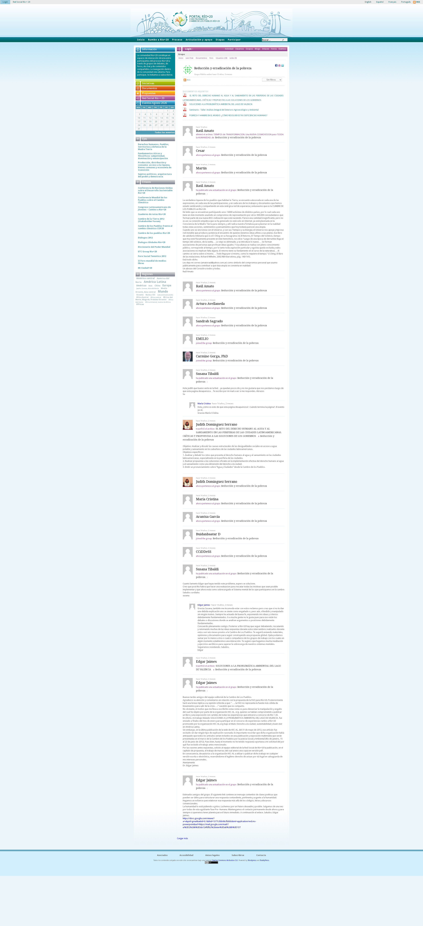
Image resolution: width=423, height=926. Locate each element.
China (157, 285)
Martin (201, 168)
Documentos (201, 58)
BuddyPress (264, 860)
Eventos (282, 49)
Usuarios (239, 49)
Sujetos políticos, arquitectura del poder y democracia (155, 175)
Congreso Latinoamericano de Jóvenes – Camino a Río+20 (154, 208)
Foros (274, 49)
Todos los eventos (165, 132)
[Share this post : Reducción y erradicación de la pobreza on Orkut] (279, 66)
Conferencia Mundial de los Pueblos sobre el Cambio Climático (152, 200)
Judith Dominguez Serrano (216, 424)
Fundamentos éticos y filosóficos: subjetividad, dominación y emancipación (153, 156)
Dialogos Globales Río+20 (151, 242)
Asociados (162, 855)
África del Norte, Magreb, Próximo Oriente (154, 298)
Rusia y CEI (150, 295)
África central (156, 297)
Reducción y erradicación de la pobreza (222, 68)
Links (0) (233, 58)
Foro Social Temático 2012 (152, 256)
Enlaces (265, 49)
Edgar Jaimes (204, 605)
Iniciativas (148, 83)
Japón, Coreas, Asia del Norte (147, 288)
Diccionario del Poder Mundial (154, 247)
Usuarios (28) (221, 58)
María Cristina (204, 403)
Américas (141, 285)
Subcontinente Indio (165, 295)
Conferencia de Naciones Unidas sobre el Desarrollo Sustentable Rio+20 (155, 190)
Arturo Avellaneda (210, 304)
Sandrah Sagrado (209, 321)
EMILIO (202, 339)
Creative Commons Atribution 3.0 (225, 860)
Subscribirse (238, 855)
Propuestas (148, 93)
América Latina (155, 281)
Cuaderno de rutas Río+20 (152, 214)
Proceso (177, 39)
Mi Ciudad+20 (145, 268)
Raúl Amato (205, 131)
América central (145, 278)
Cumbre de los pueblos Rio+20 (154, 233)
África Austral (142, 297)
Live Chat (189, 58)
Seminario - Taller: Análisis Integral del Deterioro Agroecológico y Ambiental (224, 110)
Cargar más (182, 838)
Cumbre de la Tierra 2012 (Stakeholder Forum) (151, 220)
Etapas (220, 39)
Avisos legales (212, 855)
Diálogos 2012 (145, 237)
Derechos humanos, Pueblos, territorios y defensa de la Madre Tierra (153, 147)
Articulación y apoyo (199, 39)
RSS (189, 80)
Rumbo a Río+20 (158, 39)
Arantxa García (208, 517)
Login (5, 2)
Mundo (163, 291)
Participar (234, 39)
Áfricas (140, 304)
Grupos (249, 49)
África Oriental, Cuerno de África (158, 302)
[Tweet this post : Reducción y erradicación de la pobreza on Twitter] (282, 66)
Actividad (229, 49)
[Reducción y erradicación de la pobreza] (188, 73)
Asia (150, 286)
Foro (211, 58)
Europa (166, 285)
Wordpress (252, 860)
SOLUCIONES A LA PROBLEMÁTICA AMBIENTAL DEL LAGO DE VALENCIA (220, 104)
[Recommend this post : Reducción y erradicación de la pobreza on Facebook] (276, 66)
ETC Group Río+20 (147, 251)
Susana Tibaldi (207, 374)
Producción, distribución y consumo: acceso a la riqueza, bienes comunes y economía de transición (154, 166)
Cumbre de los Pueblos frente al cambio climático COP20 (155, 227)
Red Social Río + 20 (153, 98)
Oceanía (139, 295)
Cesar (200, 151)
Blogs (257, 49)
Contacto (261, 855)
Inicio (141, 39)
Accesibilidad (186, 855)
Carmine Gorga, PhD (212, 356)
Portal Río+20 (201, 16)
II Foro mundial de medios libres (152, 262)
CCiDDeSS (203, 552)
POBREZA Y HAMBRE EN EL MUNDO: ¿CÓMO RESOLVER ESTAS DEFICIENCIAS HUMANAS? (228, 115)
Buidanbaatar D (208, 534)
